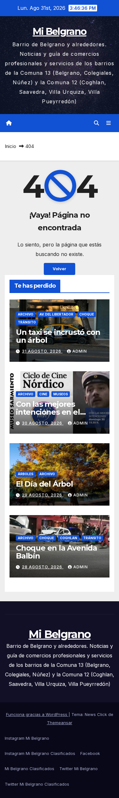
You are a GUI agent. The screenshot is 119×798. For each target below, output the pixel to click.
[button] (96, 123)
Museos (60, 394)
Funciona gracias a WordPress (37, 714)
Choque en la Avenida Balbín (56, 551)
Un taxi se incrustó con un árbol (58, 336)
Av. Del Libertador (56, 314)
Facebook (90, 753)
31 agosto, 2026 (42, 351)
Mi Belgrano (59, 31)
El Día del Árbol (44, 483)
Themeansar (59, 722)
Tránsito (27, 322)
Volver (59, 268)
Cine (43, 394)
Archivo (25, 314)
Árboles (25, 474)
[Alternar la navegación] (108, 123)
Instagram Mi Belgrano (27, 738)
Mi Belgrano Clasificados (29, 768)
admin (79, 351)
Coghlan (68, 538)
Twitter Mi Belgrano (78, 768)
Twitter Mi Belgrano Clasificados (37, 784)
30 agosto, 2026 (42, 423)
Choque (86, 314)
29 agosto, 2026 (42, 495)
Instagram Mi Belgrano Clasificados (40, 753)
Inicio (10, 146)
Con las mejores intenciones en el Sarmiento (48, 412)
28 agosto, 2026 (42, 567)
